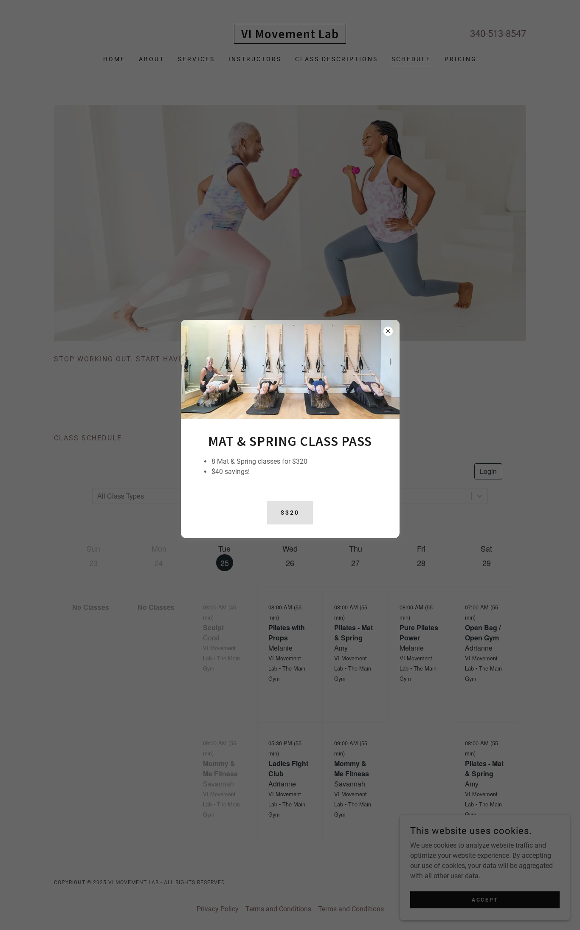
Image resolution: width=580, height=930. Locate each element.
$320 (290, 512)
